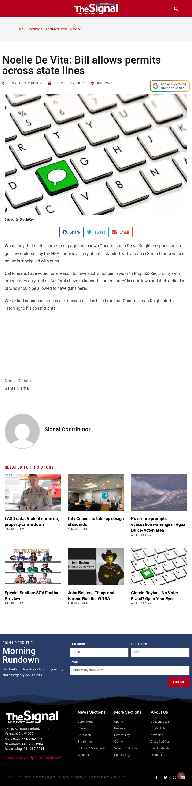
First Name (78, 644)
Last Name (139, 644)
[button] (16, 9)
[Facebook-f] (156, 777)
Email (74, 662)
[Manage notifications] (181, 775)
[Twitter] (165, 777)
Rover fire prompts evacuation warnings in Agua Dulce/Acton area (158, 524)
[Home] (11, 29)
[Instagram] (174, 777)
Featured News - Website (63, 29)
